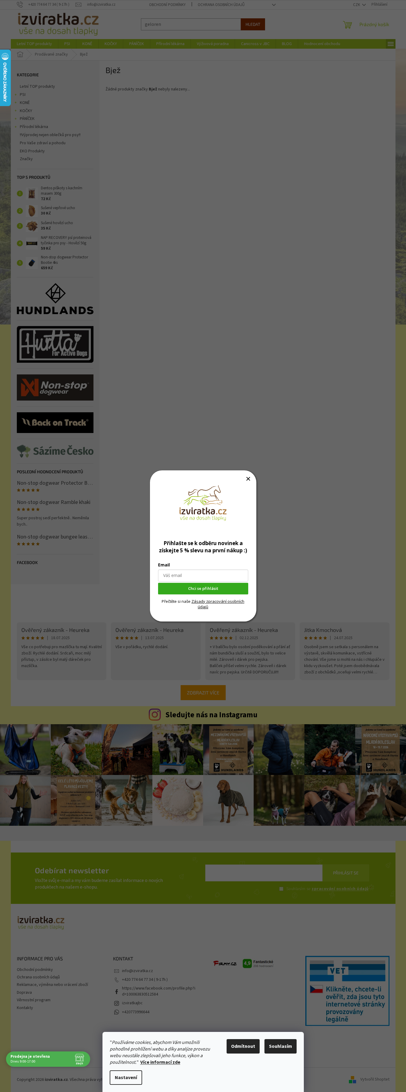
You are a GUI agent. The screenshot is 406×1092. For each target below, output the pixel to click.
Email (164, 565)
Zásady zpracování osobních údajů (217, 604)
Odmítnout (243, 1046)
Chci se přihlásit (203, 588)
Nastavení (126, 1077)
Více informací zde (160, 1062)
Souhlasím (280, 1046)
